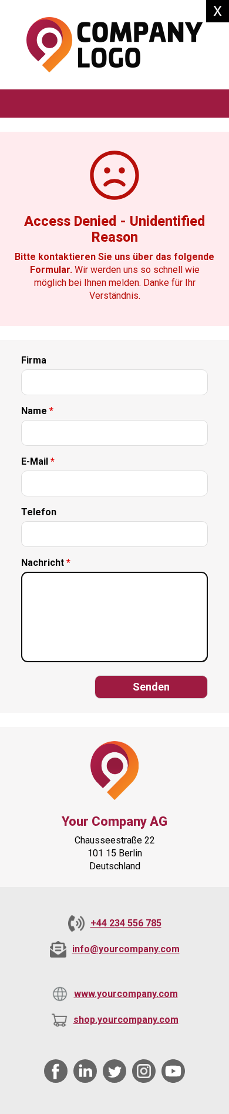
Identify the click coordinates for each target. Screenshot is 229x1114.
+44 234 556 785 (125, 923)
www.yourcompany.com (126, 993)
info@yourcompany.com (126, 949)
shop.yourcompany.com (126, 1019)
